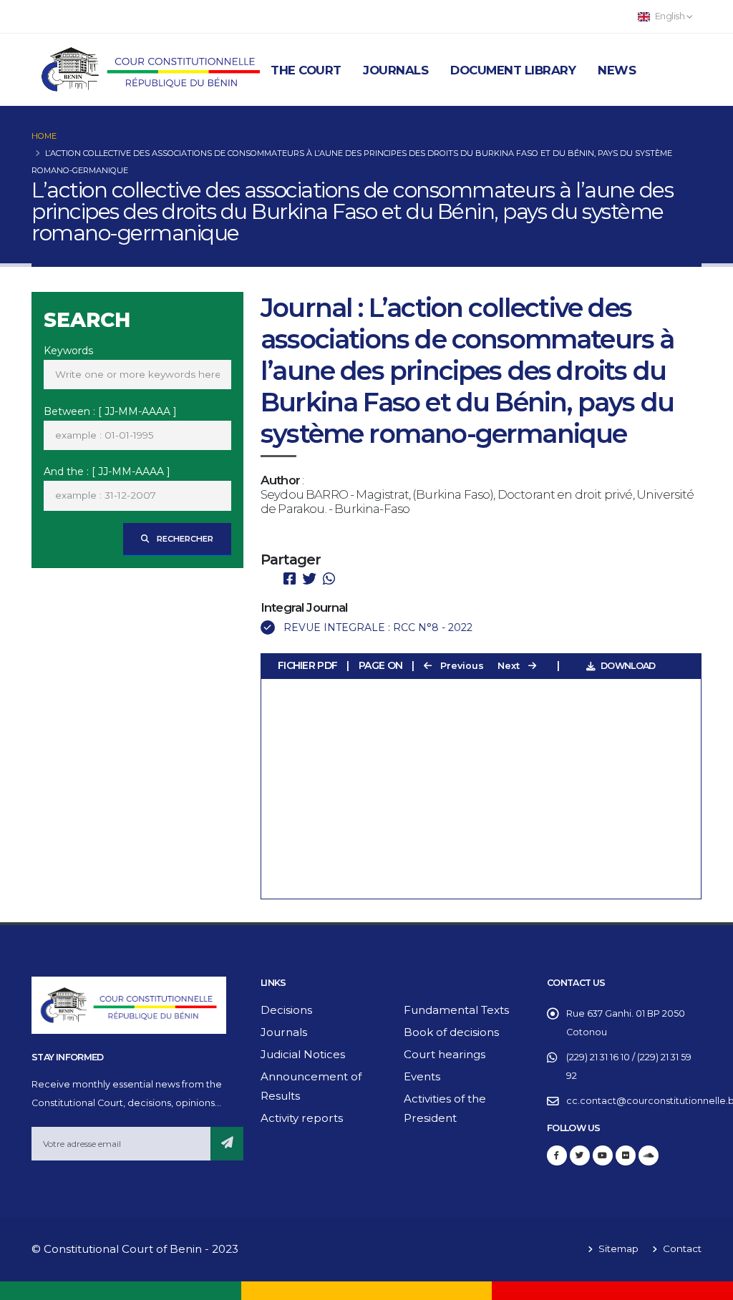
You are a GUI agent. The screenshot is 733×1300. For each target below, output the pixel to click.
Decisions (286, 1010)
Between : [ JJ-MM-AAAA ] (110, 411)
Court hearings (444, 1054)
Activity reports (302, 1118)
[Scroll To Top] (708, 1284)
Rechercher (184, 539)
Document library (513, 70)
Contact (300, 142)
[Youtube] (603, 1155)
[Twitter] (580, 1155)
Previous (460, 665)
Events (422, 1076)
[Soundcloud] (649, 1155)
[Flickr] (626, 1155)
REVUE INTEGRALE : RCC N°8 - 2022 (377, 627)
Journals (395, 70)
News (617, 70)
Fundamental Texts (456, 1010)
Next (510, 665)
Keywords (68, 350)
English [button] (669, 16)
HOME (44, 136)
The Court (306, 70)
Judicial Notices (303, 1054)
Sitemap (617, 1248)
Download (628, 665)
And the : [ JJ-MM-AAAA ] (107, 471)
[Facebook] (557, 1155)
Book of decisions (451, 1032)
